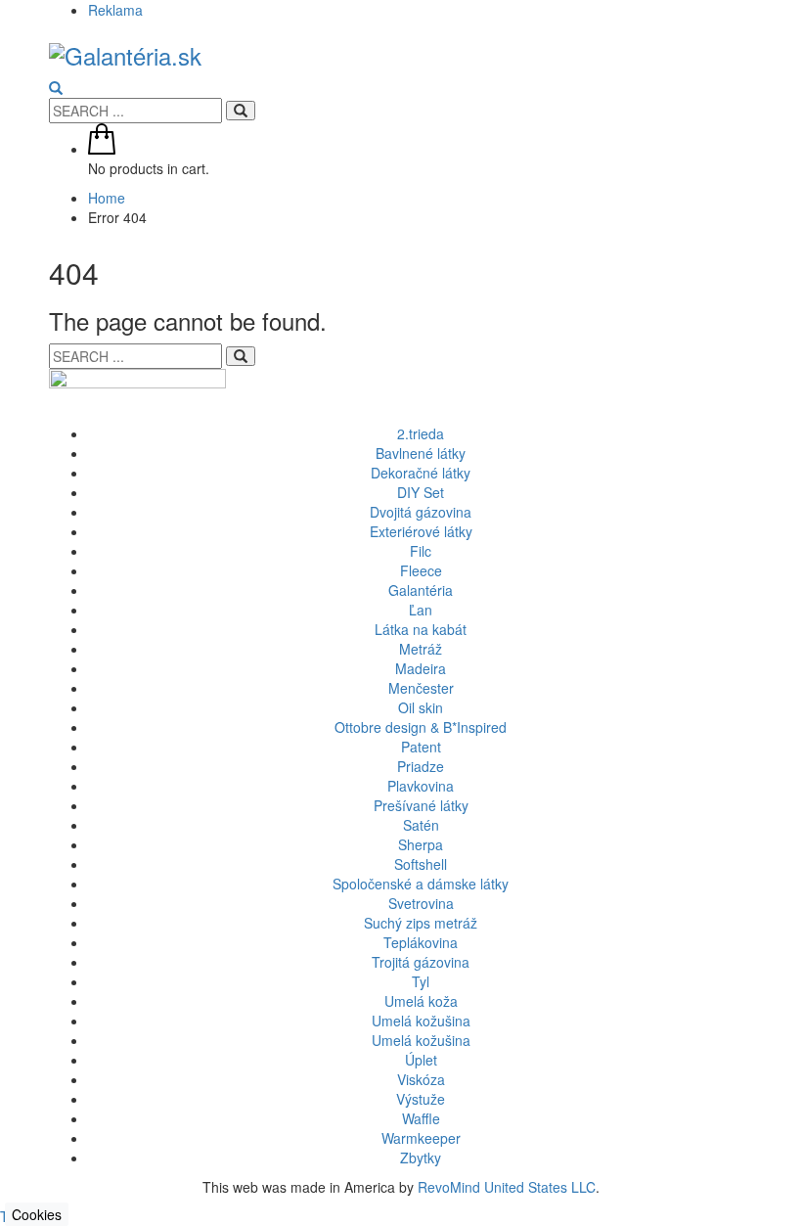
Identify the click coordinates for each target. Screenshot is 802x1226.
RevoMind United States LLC (507, 1187)
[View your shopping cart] (101, 149)
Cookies (37, 1214)
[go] (240, 110)
